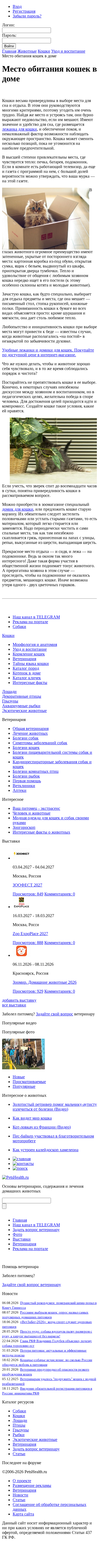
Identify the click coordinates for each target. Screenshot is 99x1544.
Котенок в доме (27, 673)
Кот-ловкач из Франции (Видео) (42, 1127)
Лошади (9, 691)
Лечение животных (30, 733)
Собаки (19, 626)
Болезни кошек (26, 747)
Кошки (44, 51)
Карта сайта (23, 1514)
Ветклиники (24, 785)
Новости (20, 1495)
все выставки (14, 1005)
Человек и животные (31, 813)
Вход (17, 6)
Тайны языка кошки (31, 663)
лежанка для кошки (19, 129)
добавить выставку (19, 1000)
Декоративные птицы (21, 696)
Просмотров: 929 (28, 991)
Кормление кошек (29, 654)
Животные (27, 51)
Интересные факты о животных (41, 832)
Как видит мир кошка (32, 1118)
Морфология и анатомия (35, 644)
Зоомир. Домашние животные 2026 (45, 982)
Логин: (8, 25)
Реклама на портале (30, 622)
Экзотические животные (24, 710)
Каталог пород (26, 668)
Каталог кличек (27, 678)
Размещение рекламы (32, 1485)
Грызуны (10, 701)
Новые (19, 1077)
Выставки (22, 1239)
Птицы (19, 1425)
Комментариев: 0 (59, 894)
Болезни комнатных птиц (36, 771)
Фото (17, 1234)
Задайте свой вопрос (54, 1014)
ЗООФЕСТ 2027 (27, 885)
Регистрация (24, 11)
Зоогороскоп (24, 827)
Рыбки (19, 1434)
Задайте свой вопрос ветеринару (31, 1284)
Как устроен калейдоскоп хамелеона (45, 1150)
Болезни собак (26, 738)
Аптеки (19, 790)
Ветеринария (24, 659)
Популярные (24, 1086)
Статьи (19, 1453)
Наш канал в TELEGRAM (36, 617)
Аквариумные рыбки (21, 706)
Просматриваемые (29, 1081)
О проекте (22, 1480)
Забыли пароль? (27, 16)
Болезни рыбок (26, 776)
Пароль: (9, 35)
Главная (9, 51)
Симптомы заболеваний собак (40, 743)
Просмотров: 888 (28, 942)
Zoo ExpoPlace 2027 (30, 933)
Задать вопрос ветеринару (36, 1229)
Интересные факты (30, 682)
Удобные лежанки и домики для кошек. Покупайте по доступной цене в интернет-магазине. (48, 352)
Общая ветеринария (31, 728)
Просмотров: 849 (28, 894)
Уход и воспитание (68, 51)
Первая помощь (27, 781)
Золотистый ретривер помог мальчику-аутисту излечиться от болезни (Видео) (55, 1106)
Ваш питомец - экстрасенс (36, 808)
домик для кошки (17, 509)
